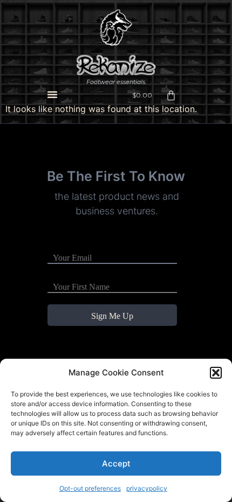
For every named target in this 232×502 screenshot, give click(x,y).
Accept (116, 463)
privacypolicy (146, 488)
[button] (215, 372)
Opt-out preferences (90, 488)
